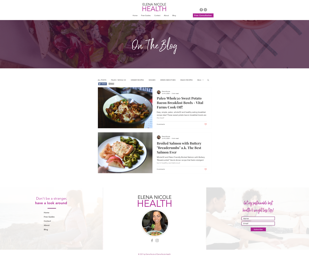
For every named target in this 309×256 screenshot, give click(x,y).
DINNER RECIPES (137, 80)
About (46, 225)
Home (46, 212)
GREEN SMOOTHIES (168, 80)
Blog (46, 229)
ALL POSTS (102, 80)
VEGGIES (152, 80)
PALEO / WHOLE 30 (118, 80)
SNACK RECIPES (186, 80)
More (199, 80)
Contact (47, 221)
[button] (145, 15)
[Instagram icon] (205, 9)
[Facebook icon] (201, 9)
